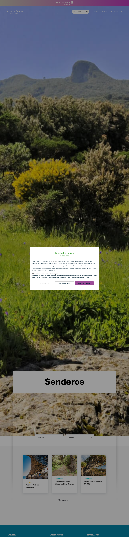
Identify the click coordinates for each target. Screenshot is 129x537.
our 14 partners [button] (54, 261)
